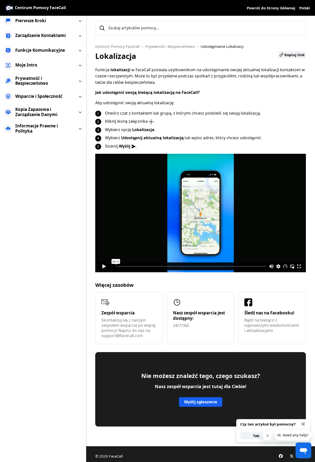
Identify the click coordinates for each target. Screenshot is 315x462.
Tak (256, 435)
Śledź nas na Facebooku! (269, 313)
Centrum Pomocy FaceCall (117, 46)
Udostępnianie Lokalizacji (222, 46)
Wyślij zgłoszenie (200, 402)
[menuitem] (43, 21)
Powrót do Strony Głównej (271, 7)
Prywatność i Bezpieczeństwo (170, 46)
